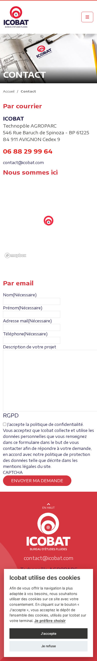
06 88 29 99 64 (27, 151)
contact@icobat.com (23, 162)
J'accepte (48, 633)
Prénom (22, 307)
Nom (20, 294)
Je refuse (48, 646)
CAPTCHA (13, 472)
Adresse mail (27, 320)
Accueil (8, 91)
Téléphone (25, 333)
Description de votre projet (29, 346)
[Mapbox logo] (15, 255)
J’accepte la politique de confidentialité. (45, 424)
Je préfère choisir (50, 620)
